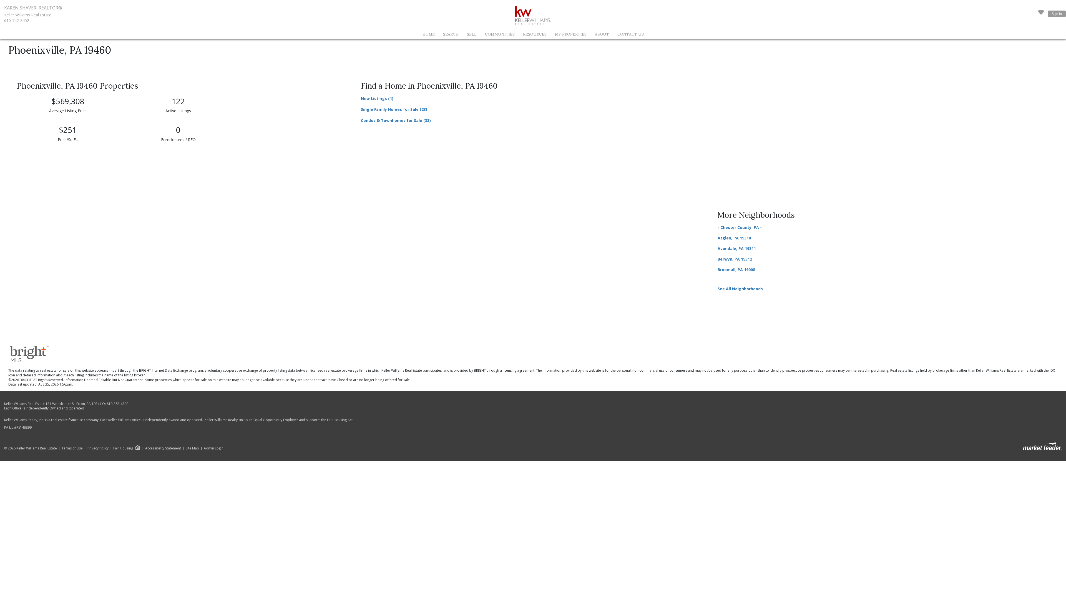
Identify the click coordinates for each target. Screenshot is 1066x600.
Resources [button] (535, 34)
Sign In (1057, 13)
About (602, 34)
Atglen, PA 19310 (734, 238)
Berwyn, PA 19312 (735, 259)
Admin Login (213, 448)
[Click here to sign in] (1041, 14)
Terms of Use (72, 448)
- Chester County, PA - (740, 227)
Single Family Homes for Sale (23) (394, 109)
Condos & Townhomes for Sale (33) (396, 120)
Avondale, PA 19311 (737, 248)
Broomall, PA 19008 (736, 269)
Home (429, 34)
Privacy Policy (98, 448)
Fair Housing (123, 448)
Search (451, 34)
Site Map (192, 448)
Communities (500, 34)
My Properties (571, 34)
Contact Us (630, 34)
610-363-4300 (117, 403)
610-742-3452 (16, 20)
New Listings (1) (377, 98)
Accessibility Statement (163, 448)
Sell (472, 34)
